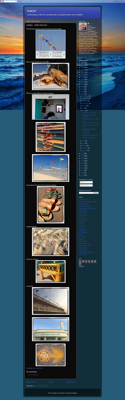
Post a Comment (33, 374)
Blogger (74, 393)
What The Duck (83, 215)
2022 (82, 72)
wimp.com (82, 228)
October (84, 101)
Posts (83, 182)
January (84, 150)
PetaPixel (81, 239)
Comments (84, 185)
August (84, 105)
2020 (82, 77)
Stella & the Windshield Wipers (88, 201)
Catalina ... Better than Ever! (90, 123)
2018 (82, 82)
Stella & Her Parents (85, 206)
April (83, 143)
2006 (82, 168)
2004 (82, 173)
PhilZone (81, 223)
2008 (82, 163)
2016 (82, 86)
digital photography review (86, 252)
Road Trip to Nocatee (88, 138)
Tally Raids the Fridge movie (87, 208)
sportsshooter (83, 241)
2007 (82, 165)
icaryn (31, 11)
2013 (82, 94)
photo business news (85, 245)
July (83, 108)
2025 (82, 65)
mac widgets (82, 237)
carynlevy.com (83, 199)
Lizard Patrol (85, 133)
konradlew (62, 393)
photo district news (84, 243)
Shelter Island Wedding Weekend (89, 129)
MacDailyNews (83, 232)
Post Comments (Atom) (41, 386)
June (84, 110)
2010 (82, 158)
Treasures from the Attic (89, 112)
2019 (82, 79)
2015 (82, 89)
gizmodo (81, 234)
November (85, 98)
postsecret (82, 226)
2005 (82, 170)
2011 (82, 156)
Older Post (71, 382)
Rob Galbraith (83, 250)
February (85, 148)
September (85, 103)
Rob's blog (82, 217)
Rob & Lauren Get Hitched (89, 135)
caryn (91, 23)
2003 (82, 175)
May (83, 141)
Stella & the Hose (84, 204)
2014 (82, 91)
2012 (82, 153)
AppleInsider (82, 230)
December (85, 96)
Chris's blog (82, 221)
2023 (82, 70)
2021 (82, 74)
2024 (82, 67)
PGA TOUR (82, 254)
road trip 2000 (83, 212)
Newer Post (31, 382)
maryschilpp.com (84, 219)
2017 (82, 84)
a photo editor (83, 248)
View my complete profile (86, 56)
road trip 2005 (83, 210)
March (84, 145)
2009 (82, 160)
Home (51, 382)
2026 (82, 62)
